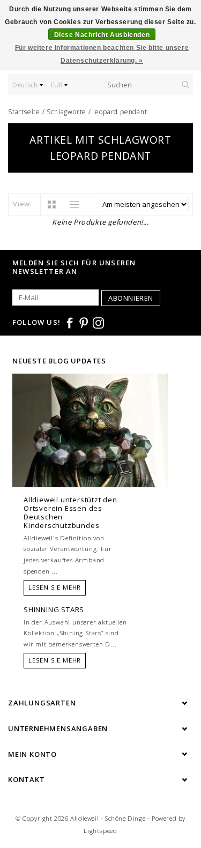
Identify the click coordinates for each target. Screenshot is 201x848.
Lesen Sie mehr (54, 587)
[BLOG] (90, 451)
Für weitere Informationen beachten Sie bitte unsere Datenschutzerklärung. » (102, 54)
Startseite (24, 111)
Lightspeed (100, 831)
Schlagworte (66, 111)
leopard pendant (120, 111)
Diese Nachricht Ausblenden (102, 35)
